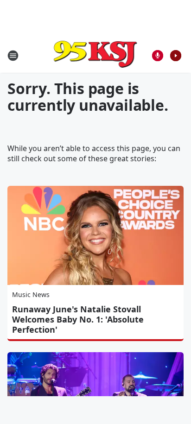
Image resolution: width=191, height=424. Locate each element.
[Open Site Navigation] (13, 55)
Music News (31, 294)
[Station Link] (95, 55)
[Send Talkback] (157, 55)
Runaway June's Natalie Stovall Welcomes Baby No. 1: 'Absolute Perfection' (78, 319)
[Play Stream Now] (175, 55)
